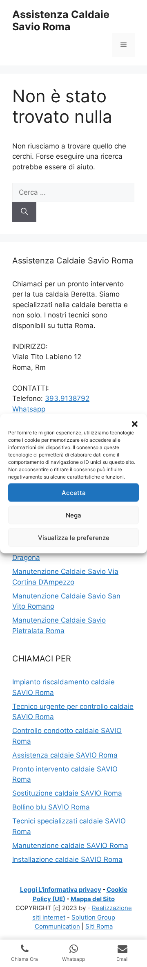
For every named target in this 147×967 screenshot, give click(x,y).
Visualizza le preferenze (73, 537)
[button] (135, 424)
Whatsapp (28, 409)
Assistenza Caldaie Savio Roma (60, 20)
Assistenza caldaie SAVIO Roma (65, 755)
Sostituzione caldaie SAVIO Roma (67, 793)
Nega (73, 515)
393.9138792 (67, 398)
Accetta (74, 492)
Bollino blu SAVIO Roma (51, 807)
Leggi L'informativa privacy (60, 889)
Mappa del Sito (93, 899)
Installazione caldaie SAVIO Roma (67, 859)
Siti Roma (99, 926)
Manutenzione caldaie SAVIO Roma (70, 845)
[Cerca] (24, 212)
